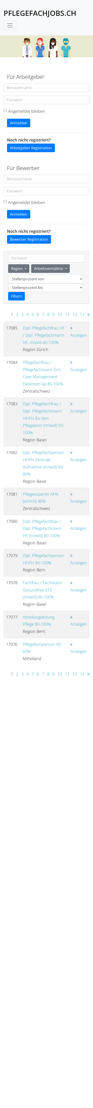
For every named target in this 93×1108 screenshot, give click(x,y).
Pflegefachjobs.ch (40, 13)
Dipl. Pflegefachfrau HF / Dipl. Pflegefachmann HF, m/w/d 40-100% (44, 335)
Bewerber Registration (29, 239)
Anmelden (18, 122)
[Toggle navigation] (10, 25)
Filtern (16, 296)
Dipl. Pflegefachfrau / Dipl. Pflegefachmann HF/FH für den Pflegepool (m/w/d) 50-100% (43, 418)
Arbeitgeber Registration (31, 147)
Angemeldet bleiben (26, 111)
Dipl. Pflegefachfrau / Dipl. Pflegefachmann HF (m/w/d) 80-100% (42, 528)
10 (60, 314)
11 (67, 314)
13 (82, 314)
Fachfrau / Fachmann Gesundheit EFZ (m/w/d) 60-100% (42, 590)
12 (74, 314)
